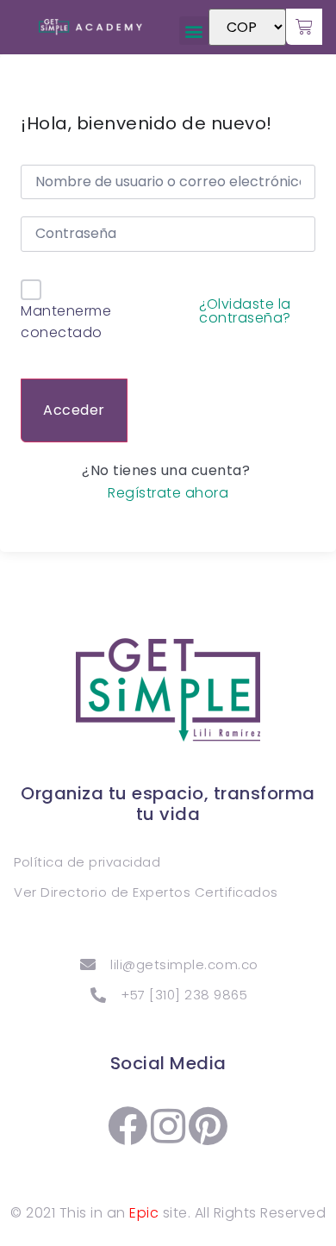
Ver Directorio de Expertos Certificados (146, 892)
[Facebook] (128, 1126)
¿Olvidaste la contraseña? (245, 311)
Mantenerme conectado (66, 322)
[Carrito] (304, 27)
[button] (193, 30)
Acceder (74, 410)
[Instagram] (168, 1126)
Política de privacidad (87, 862)
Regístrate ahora (168, 493)
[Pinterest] (208, 1126)
